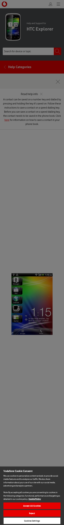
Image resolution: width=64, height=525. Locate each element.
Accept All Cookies (32, 506)
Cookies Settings (32, 521)
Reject (32, 513)
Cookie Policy (35, 499)
